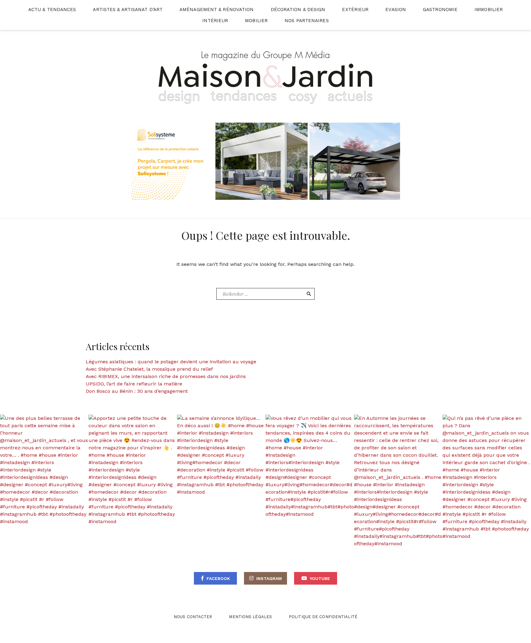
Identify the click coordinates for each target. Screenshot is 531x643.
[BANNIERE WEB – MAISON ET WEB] (265, 161)
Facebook (218, 578)
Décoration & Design (298, 9)
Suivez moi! (47, 470)
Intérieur (215, 20)
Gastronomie (440, 9)
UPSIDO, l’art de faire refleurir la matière (134, 384)
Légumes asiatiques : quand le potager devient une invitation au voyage (171, 362)
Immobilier (488, 9)
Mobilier (256, 20)
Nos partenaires (307, 20)
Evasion (395, 9)
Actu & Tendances (52, 9)
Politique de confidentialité (323, 616)
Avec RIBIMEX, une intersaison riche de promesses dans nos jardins (166, 376)
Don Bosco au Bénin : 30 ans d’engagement (137, 391)
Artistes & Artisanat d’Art (128, 9)
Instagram (269, 578)
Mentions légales (250, 616)
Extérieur (355, 9)
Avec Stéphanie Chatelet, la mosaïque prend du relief (149, 369)
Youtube (320, 578)
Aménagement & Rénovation (216, 9)
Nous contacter (193, 616)
